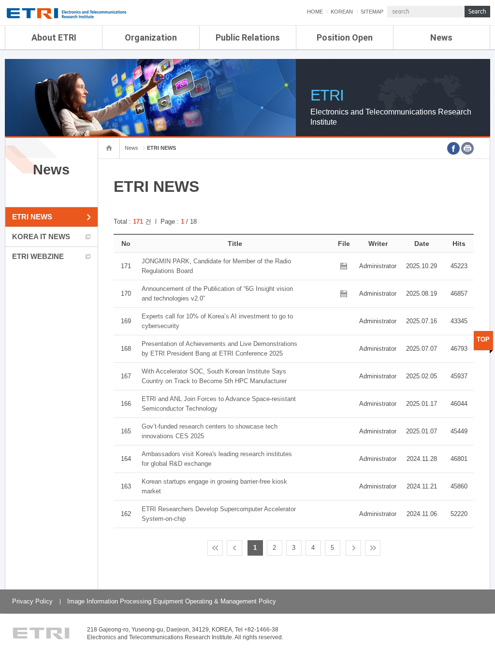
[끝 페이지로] (372, 548)
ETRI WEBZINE (38, 256)
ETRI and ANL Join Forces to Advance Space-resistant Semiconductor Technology (219, 403)
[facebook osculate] (453, 148)
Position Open (345, 37)
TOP (483, 339)
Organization (151, 37)
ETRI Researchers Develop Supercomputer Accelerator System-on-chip (219, 513)
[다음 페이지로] (353, 548)
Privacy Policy (32, 601)
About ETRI (53, 37)
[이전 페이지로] (234, 548)
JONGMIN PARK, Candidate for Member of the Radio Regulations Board (216, 266)
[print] (467, 148)
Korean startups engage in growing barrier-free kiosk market (214, 486)
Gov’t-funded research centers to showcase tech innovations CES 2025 (209, 431)
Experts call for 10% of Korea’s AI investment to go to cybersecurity (217, 321)
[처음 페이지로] (215, 548)
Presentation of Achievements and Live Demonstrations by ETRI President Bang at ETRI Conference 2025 (219, 348)
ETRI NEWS (32, 217)
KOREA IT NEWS (41, 236)
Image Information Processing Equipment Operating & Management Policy (171, 601)
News (441, 37)
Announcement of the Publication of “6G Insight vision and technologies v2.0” (217, 293)
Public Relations (248, 37)
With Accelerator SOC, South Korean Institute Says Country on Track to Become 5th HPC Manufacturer (214, 376)
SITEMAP (372, 11)
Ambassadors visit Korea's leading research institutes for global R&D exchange (217, 458)
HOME (315, 11)
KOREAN (342, 11)
